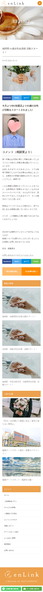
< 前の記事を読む (11, 271)
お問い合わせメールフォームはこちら (17, 255)
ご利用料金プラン (10, 501)
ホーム (6, 495)
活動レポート (9, 526)
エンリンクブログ (10, 520)
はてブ (26, 98)
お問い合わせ (9, 550)
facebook (7, 98)
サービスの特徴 (9, 507)
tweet (17, 98)
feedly (35, 98)
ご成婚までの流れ (10, 513)
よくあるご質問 (9, 538)
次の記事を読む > (31, 271)
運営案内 (7, 544)
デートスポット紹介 (11, 532)
